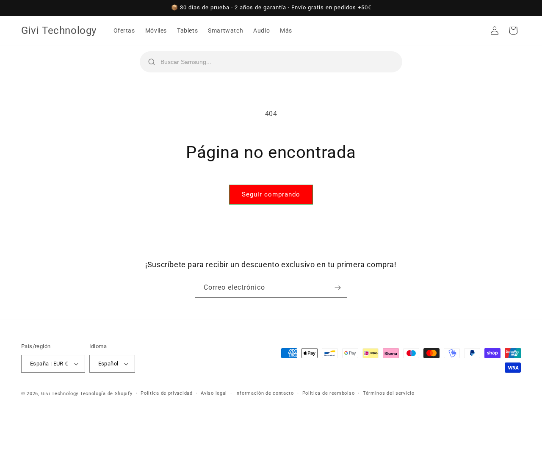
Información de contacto (264, 393)
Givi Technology (60, 393)
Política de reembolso (328, 393)
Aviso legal (214, 393)
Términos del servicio (389, 393)
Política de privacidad (166, 393)
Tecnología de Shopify (106, 393)
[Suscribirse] (337, 288)
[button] (513, 30)
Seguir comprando (271, 194)
